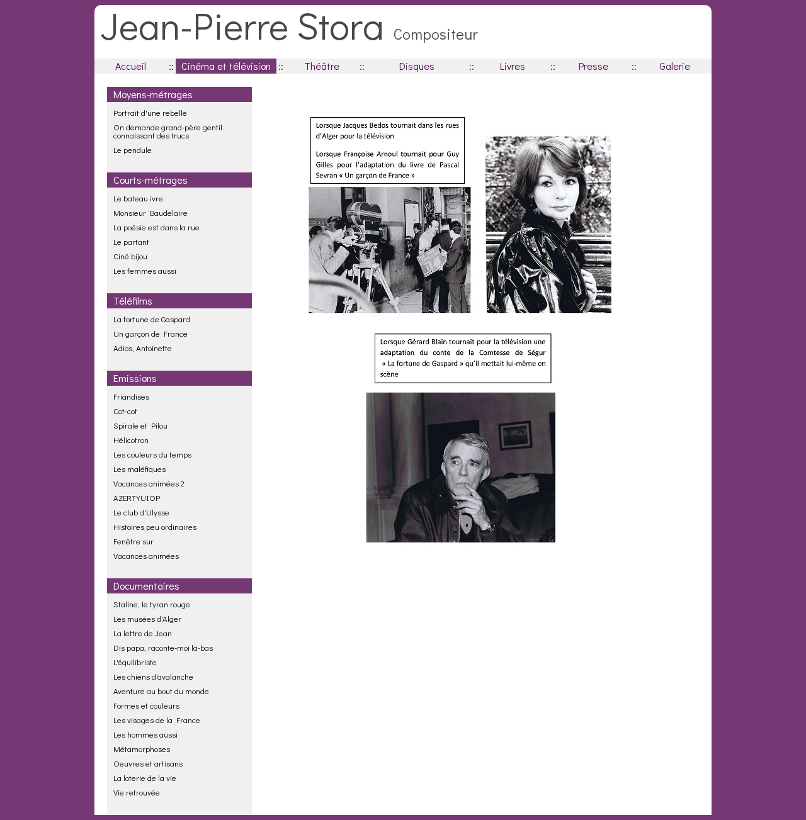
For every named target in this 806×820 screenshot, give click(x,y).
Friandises (131, 396)
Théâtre (321, 65)
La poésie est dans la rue (156, 227)
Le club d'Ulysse (141, 512)
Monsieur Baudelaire (150, 212)
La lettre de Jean (142, 632)
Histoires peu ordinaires (154, 526)
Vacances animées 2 (148, 483)
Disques (416, 65)
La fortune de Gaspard (151, 318)
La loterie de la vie (144, 777)
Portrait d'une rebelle (150, 112)
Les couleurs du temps (152, 454)
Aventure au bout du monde (161, 690)
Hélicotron (131, 439)
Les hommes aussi (145, 734)
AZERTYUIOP (136, 497)
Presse (593, 65)
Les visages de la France (156, 719)
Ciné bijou (130, 255)
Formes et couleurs (146, 705)
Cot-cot (125, 410)
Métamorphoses (141, 748)
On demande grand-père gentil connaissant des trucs (167, 130)
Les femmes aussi (144, 270)
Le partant (131, 241)
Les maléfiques (139, 468)
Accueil (130, 65)
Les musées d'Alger (147, 618)
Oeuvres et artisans (148, 763)
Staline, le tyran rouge (151, 603)
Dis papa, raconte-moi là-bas (163, 647)
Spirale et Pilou (140, 425)
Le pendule (132, 149)
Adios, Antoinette (142, 347)
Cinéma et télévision (226, 65)
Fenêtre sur (133, 541)
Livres (512, 65)
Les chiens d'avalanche (153, 676)
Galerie (674, 65)
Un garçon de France (150, 333)
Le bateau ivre (138, 198)
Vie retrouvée (136, 792)
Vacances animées (146, 555)
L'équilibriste (135, 661)
